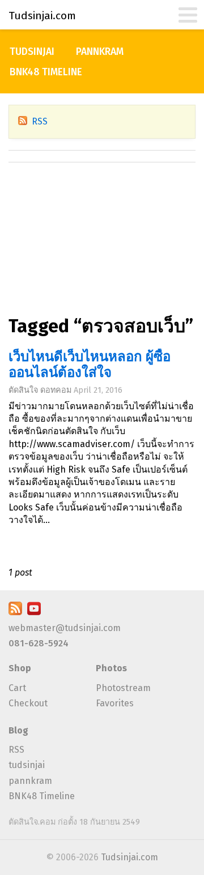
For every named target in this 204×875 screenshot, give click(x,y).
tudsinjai (32, 52)
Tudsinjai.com (129, 857)
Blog (18, 730)
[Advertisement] (102, 244)
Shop (19, 668)
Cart (17, 688)
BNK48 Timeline (46, 72)
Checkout (28, 703)
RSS (40, 121)
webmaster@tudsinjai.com (64, 628)
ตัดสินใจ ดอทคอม (39, 390)
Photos (111, 668)
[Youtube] (34, 612)
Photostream (123, 688)
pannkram (100, 52)
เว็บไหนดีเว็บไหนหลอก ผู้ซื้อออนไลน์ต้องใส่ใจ (89, 365)
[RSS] (15, 612)
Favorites (115, 703)
